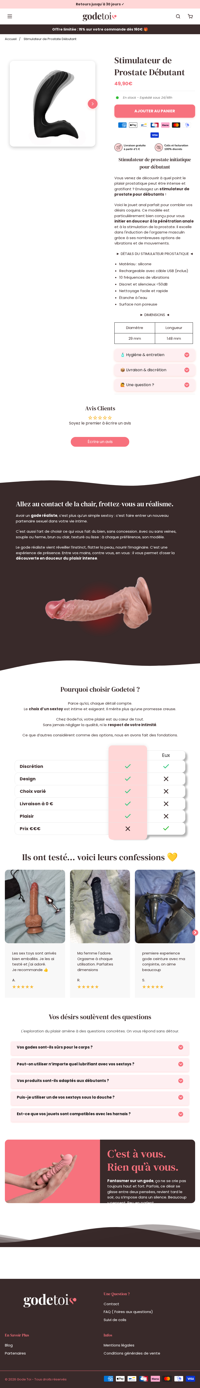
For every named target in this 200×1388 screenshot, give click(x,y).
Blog (9, 1345)
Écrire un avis (100, 442)
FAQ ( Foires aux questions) (128, 1311)
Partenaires (15, 1353)
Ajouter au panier (154, 111)
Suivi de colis (115, 1319)
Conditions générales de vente (132, 1353)
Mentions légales (119, 1345)
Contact (111, 1303)
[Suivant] (93, 104)
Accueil (11, 39)
